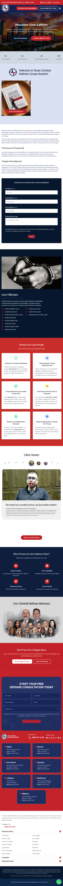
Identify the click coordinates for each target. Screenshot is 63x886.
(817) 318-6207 (15, 769)
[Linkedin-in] (44, 2)
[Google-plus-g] (47, 2)
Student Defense (36, 850)
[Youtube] (49, 2)
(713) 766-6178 (45, 769)
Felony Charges (6, 853)
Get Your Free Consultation (31, 721)
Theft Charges (36, 853)
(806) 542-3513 (15, 784)
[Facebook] (41, 2)
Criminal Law (5, 835)
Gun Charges (35, 838)
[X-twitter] (42, 2)
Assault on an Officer (7, 841)
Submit (32, 236)
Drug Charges (5, 847)
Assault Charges (6, 838)
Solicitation (35, 847)
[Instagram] (46, 2)
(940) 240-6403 (45, 753)
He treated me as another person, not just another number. (31, 504)
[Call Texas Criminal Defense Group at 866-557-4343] (58, 881)
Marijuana (35, 841)
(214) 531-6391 (15, 753)
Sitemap (50, 882)
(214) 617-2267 (45, 784)
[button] (59, 8)
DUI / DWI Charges (7, 850)
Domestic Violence (7, 844)
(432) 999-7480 (30, 800)
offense (30, 130)
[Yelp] (50, 2)
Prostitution (35, 844)
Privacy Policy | (44, 882)
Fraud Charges (36, 835)
